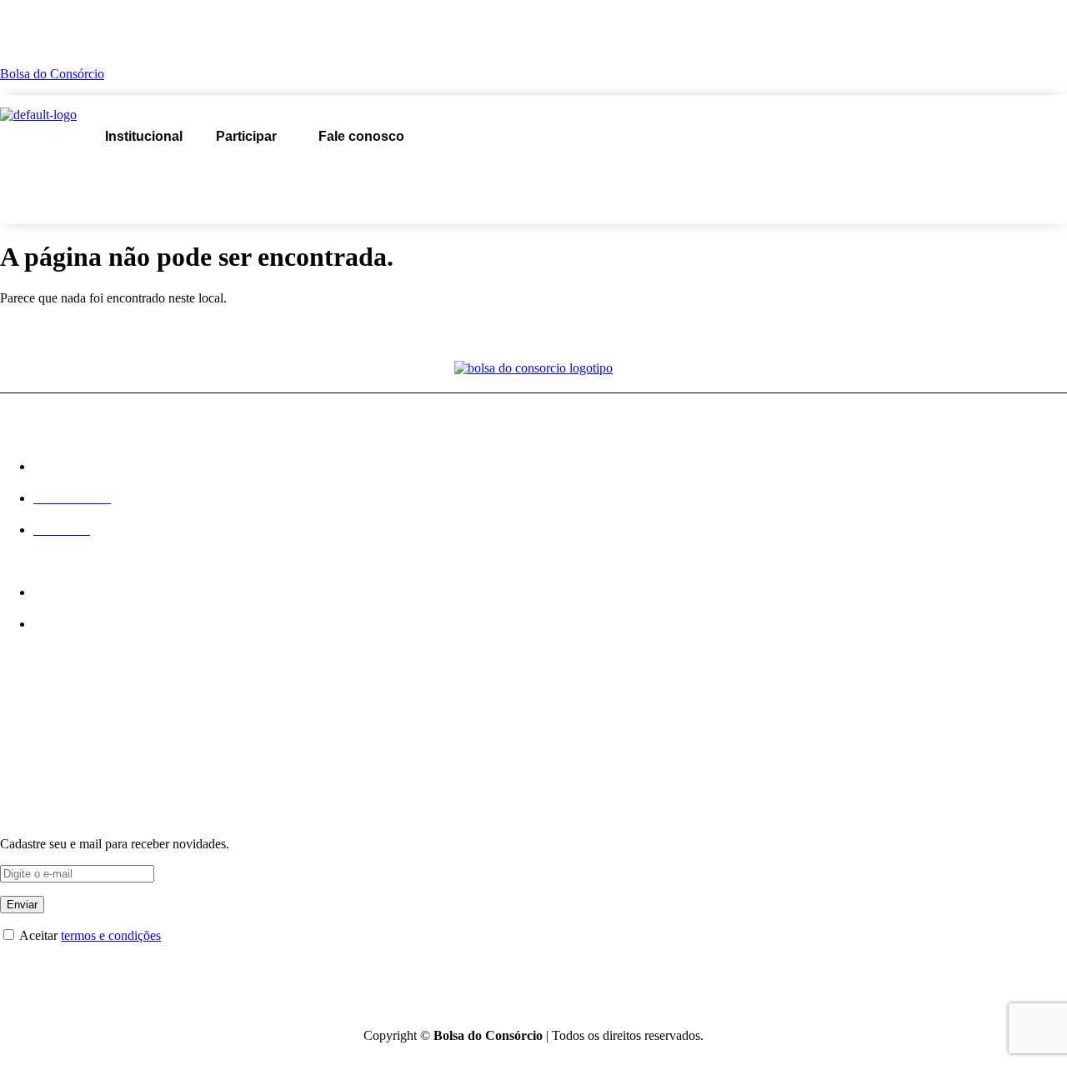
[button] (250, 137)
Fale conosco (361, 136)
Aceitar (89, 935)
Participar (246, 136)
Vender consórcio (303, 174)
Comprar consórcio (147, 174)
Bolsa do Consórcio (52, 74)
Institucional (144, 136)
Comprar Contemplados (63, 738)
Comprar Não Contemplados (76, 765)
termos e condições (111, 935)
